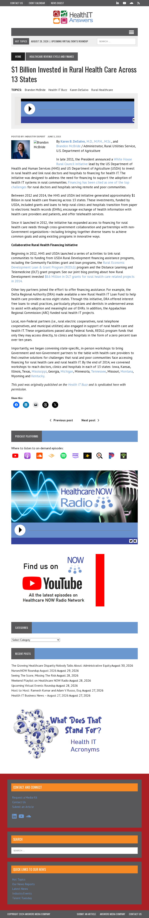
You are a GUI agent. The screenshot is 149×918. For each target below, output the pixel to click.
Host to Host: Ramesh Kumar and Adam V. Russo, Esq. (46, 690)
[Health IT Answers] (74, 17)
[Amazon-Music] (77, 456)
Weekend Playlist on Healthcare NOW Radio (40, 680)
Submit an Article (23, 807)
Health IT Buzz (58, 90)
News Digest (57, 3)
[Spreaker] (89, 456)
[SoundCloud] (131, 2)
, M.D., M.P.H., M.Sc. (86, 141)
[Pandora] (113, 456)
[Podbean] (126, 456)
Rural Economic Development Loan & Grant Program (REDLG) (68, 264)
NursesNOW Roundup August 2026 (33, 670)
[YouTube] (124, 2)
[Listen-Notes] (101, 456)
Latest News (20, 889)
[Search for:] (74, 850)
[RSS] (138, 2)
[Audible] (53, 456)
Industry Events (22, 893)
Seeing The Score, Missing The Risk (33, 675)
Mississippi (39, 371)
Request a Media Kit (24, 797)
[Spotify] (65, 456)
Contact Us (16, 3)
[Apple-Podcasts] (29, 456)
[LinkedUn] (117, 2)
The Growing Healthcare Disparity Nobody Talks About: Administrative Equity (61, 665)
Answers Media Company (112, 914)
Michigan (67, 371)
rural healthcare (102, 90)
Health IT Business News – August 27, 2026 (39, 695)
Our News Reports (23, 884)
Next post (88, 420)
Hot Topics (18, 879)
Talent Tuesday (22, 898)
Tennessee (98, 371)
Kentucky (37, 376)
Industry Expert (35, 136)
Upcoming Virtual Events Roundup (33, 685)
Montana (126, 371)
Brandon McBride (35, 90)
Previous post (63, 420)
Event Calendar (37, 3)
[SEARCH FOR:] (116, 40)
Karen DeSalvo (79, 90)
